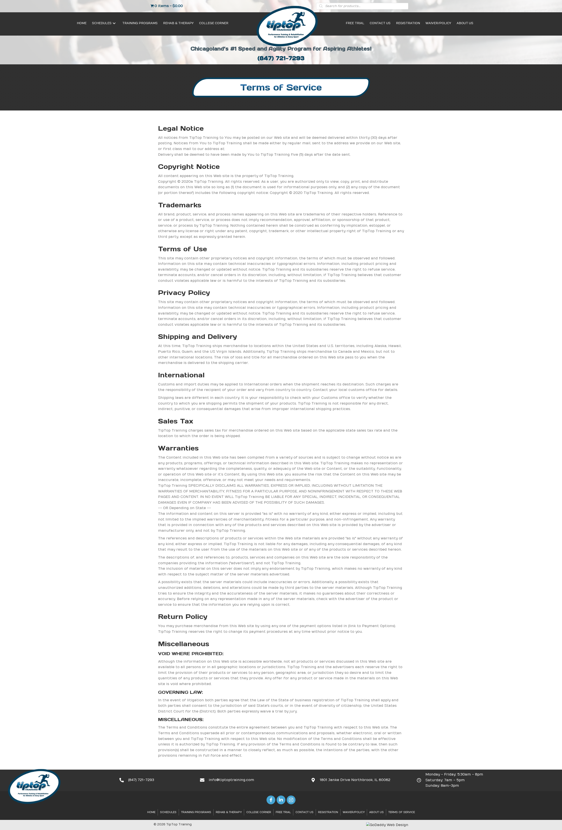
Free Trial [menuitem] (283, 812)
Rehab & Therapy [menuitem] (229, 812)
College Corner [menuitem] (258, 812)
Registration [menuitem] (328, 812)
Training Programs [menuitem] (196, 812)
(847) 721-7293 (281, 58)
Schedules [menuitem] (168, 812)
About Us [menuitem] (376, 812)
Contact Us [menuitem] (304, 812)
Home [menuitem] (151, 812)
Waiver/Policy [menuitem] (354, 812)
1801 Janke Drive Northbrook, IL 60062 (355, 780)
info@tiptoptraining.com (231, 780)
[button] (114, 23)
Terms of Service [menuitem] (401, 812)
